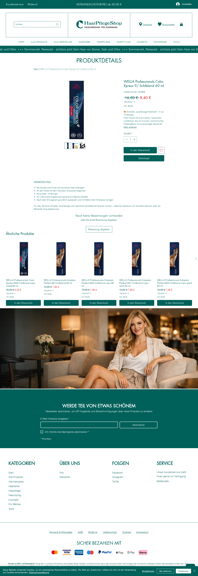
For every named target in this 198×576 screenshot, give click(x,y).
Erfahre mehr (163, 481)
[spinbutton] (130, 139)
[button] (181, 24)
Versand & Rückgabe (60, 532)
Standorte (147, 24)
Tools (11, 508)
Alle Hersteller (16, 481)
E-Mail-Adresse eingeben (55, 418)
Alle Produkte (16, 476)
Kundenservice (14, 4)
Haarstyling (15, 495)
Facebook (117, 472)
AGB (80, 532)
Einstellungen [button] (148, 571)
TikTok (115, 481)
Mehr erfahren (130, 127)
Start (36, 69)
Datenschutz (110, 532)
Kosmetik (14, 499)
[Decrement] (126, 139)
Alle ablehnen (165, 571)
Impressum (142, 532)
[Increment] (134, 139)
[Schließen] (194, 571)
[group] (99, 273)
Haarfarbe (14, 486)
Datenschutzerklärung (39, 572)
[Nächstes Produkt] (196, 258)
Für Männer (15, 504)
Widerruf (32, 4)
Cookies (126, 532)
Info (62, 472)
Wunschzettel (168, 24)
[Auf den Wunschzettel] (161, 150)
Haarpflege (15, 490)
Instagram (117, 476)
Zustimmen (183, 571)
